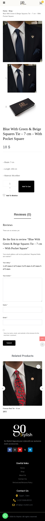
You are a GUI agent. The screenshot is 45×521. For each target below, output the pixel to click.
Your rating (7, 263)
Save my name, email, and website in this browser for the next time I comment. (21, 334)
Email (5, 317)
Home (5, 11)
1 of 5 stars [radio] (7, 266)
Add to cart (26, 186)
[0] (41, 3)
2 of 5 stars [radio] (16, 266)
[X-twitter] (25, 450)
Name (5, 305)
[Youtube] (20, 450)
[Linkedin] (30, 450)
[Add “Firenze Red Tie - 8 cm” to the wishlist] (38, 367)
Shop (10, 11)
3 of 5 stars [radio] (26, 266)
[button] (20, 402)
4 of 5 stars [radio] (35, 266)
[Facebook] (10, 450)
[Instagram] (15, 450)
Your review (7, 276)
